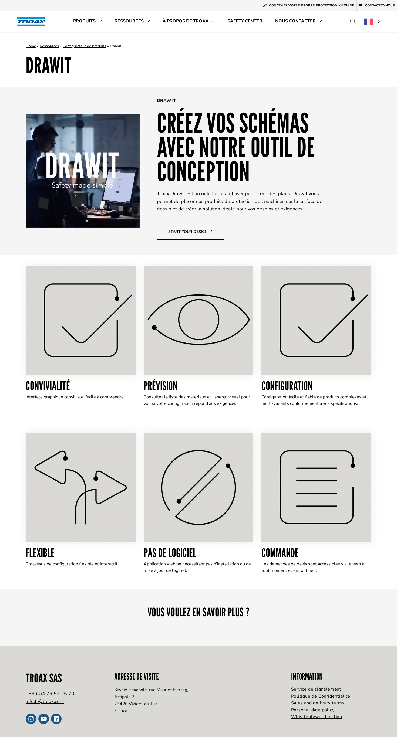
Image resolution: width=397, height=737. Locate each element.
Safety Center (244, 21)
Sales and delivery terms (318, 703)
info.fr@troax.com (45, 701)
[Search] (353, 21)
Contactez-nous (379, 5)
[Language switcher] (372, 21)
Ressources (129, 21)
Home (31, 46)
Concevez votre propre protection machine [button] (311, 5)
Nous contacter (295, 21)
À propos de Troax (185, 21)
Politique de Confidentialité (320, 696)
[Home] (33, 21)
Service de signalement (316, 689)
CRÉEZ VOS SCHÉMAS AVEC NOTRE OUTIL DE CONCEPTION (236, 146)
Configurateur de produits (84, 46)
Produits (84, 21)
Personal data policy (313, 710)
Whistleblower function (316, 717)
